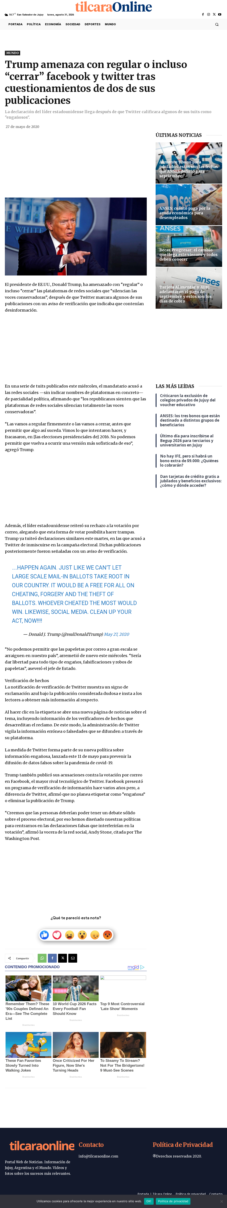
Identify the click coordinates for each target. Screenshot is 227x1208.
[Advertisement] (76, 165)
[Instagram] (208, 14)
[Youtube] (220, 14)
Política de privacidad (173, 1201)
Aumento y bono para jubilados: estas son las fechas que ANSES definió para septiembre (188, 169)
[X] (214, 14)
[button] (217, 24)
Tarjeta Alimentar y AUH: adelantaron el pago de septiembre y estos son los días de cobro (185, 294)
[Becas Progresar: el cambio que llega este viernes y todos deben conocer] (189, 246)
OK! (148, 1201)
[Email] (72, 958)
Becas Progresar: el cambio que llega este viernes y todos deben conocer (188, 255)
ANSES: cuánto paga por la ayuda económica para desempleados (184, 213)
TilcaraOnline (41, 1146)
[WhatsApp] (42, 958)
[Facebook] (203, 14)
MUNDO (12, 53)
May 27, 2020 (116, 634)
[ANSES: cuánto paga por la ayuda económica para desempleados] (189, 204)
